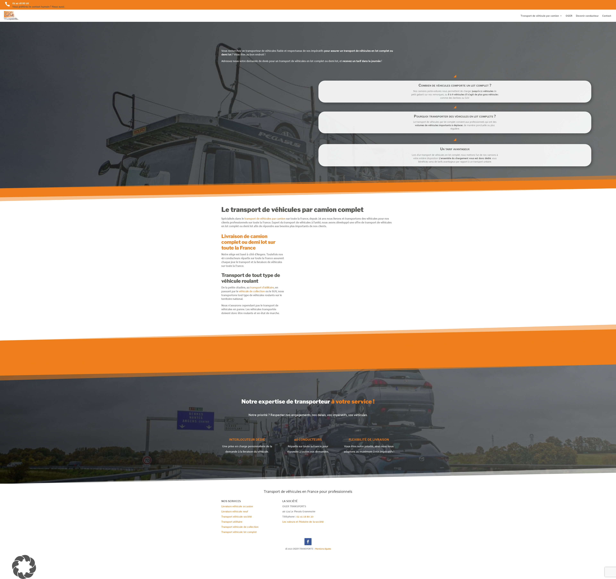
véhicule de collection (252, 291)
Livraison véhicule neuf (234, 511)
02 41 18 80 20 (304, 516)
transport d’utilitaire (262, 287)
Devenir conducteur (587, 15)
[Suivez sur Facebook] (308, 541)
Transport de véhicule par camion (540, 15)
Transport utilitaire (231, 521)
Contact (606, 15)
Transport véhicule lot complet (239, 531)
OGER (569, 15)
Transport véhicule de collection (239, 526)
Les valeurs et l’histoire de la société (303, 521)
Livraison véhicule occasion (237, 506)
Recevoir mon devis (263, 160)
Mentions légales (323, 548)
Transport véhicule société (236, 516)
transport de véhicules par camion (265, 218)
